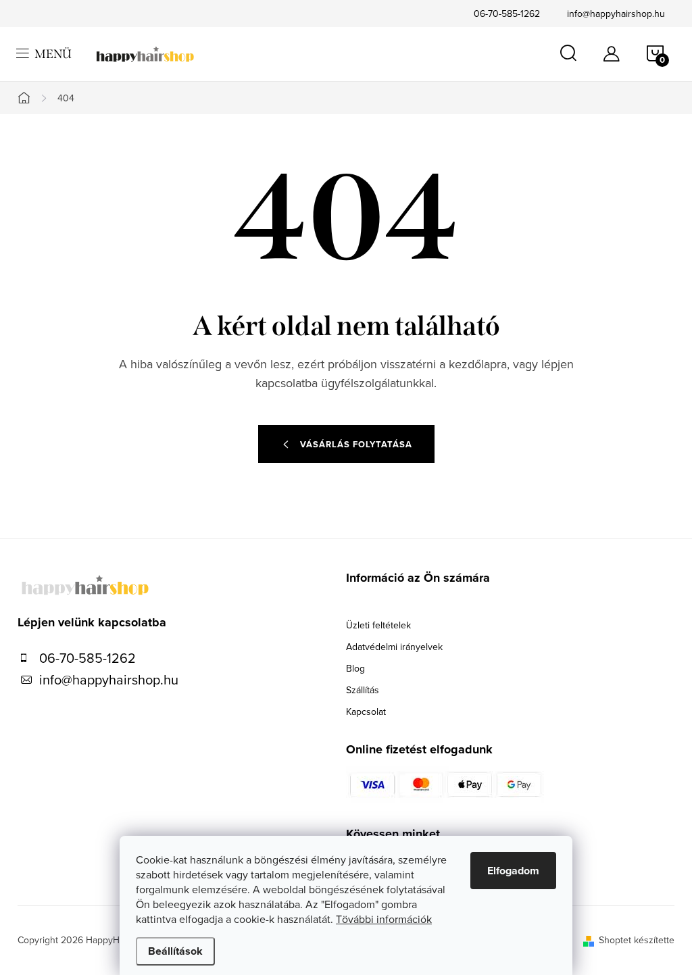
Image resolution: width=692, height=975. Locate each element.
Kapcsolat (366, 711)
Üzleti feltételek (378, 625)
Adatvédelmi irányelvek (394, 646)
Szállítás (362, 690)
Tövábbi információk (384, 918)
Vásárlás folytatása (356, 444)
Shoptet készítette (636, 940)
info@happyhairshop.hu (616, 13)
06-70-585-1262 (507, 13)
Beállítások (175, 951)
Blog (355, 668)
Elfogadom (513, 870)
